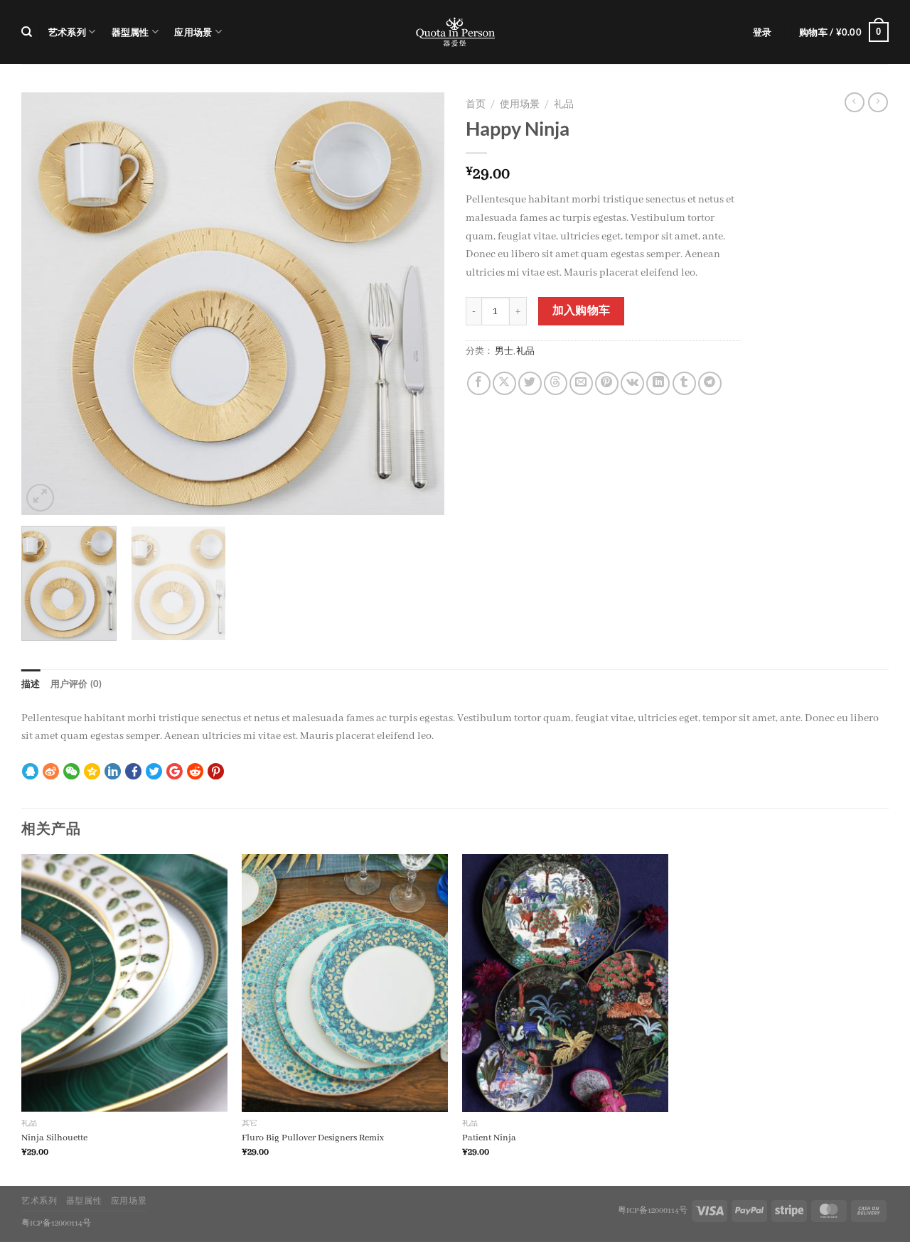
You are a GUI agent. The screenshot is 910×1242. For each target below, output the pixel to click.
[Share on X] (504, 383)
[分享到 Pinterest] (216, 773)
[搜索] (26, 31)
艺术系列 (67, 32)
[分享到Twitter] (530, 383)
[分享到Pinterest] (607, 383)
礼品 (564, 105)
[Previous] (47, 303)
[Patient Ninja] (565, 983)
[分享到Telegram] (710, 383)
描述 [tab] (31, 683)
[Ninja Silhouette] (124, 983)
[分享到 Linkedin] (113, 773)
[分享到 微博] (51, 773)
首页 (476, 105)
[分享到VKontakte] (632, 383)
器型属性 (130, 32)
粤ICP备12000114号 (652, 1211)
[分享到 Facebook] (133, 773)
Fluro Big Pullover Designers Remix (313, 1138)
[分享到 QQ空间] (92, 773)
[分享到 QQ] (30, 773)
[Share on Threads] (555, 383)
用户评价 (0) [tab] (76, 683)
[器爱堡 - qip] (455, 32)
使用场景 (520, 105)
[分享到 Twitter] (154, 773)
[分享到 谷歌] (174, 773)
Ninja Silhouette (54, 1138)
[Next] (418, 303)
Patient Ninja (489, 1138)
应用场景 (193, 32)
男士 (504, 351)
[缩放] (40, 498)
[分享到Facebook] (479, 383)
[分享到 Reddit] (195, 773)
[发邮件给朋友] (581, 383)
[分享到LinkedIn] (658, 383)
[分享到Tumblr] (684, 383)
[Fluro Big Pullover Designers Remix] (345, 983)
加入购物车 (581, 311)
